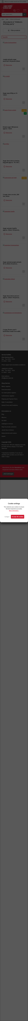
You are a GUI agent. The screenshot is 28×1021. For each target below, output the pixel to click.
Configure (7, 516)
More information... (14, 510)
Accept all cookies (17, 516)
